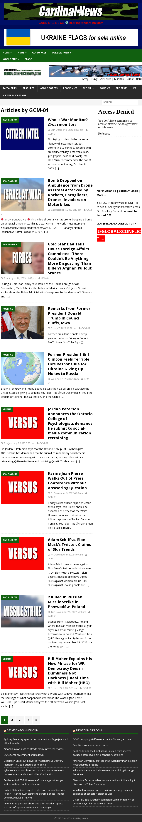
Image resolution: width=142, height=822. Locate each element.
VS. (135, 88)
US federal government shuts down (24, 754)
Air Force (105, 79)
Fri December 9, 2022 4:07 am (67, 554)
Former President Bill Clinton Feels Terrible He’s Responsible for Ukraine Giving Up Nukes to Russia (68, 364)
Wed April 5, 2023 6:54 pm (65, 379)
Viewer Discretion (14, 95)
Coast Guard (134, 79)
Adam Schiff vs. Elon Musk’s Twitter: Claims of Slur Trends (69, 544)
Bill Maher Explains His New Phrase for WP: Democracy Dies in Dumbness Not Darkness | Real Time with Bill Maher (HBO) (70, 670)
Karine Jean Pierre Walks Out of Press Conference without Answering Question (67, 480)
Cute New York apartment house (91, 745)
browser (119, 203)
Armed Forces (49, 88)
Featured (29, 88)
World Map (10, 59)
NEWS (21, 52)
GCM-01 (52, 133)
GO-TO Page (39, 52)
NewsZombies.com (89, 730)
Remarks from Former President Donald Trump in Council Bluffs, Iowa (69, 315)
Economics (70, 88)
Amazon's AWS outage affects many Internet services (34, 749)
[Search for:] (119, 102)
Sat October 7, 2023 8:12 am (66, 209)
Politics (105, 88)
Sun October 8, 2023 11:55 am (67, 129)
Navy (94, 79)
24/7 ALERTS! (10, 88)
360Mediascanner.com (22, 730)
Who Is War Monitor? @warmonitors (68, 122)
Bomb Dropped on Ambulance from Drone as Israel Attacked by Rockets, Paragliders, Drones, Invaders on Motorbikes (70, 192)
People (87, 88)
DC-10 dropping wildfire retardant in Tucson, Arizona (102, 739)
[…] (57, 168)
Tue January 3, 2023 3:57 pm (19, 443)
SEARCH (29, 59)
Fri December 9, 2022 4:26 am (67, 493)
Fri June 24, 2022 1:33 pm (64, 688)
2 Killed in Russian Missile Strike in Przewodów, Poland (66, 602)
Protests (121, 88)
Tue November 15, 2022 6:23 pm (68, 612)
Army (85, 79)
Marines (119, 79)
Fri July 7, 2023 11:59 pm (63, 328)
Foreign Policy (61, 52)
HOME (6, 52)
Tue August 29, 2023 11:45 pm (20, 278)
